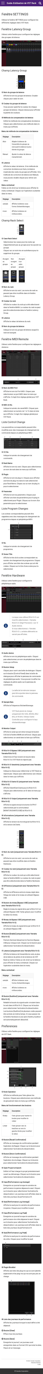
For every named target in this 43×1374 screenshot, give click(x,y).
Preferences (9, 1026)
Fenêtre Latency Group (16, 29)
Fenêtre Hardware (13, 575)
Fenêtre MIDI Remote (15, 339)
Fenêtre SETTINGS (15, 14)
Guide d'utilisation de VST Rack (21, 3)
